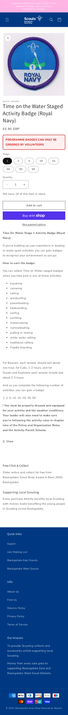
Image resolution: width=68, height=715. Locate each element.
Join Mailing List (17, 552)
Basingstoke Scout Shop (27, 708)
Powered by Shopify (51, 708)
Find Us (12, 600)
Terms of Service (17, 624)
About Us (13, 591)
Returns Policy (16, 608)
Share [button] (9, 441)
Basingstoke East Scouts (22, 560)
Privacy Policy (15, 616)
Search (11, 544)
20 (8, 169)
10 (41, 161)
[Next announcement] (61, 6)
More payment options (34, 224)
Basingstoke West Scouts (23, 568)
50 (33, 169)
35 (20, 169)
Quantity (8, 177)
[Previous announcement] (7, 6)
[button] (7, 20)
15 (53, 161)
